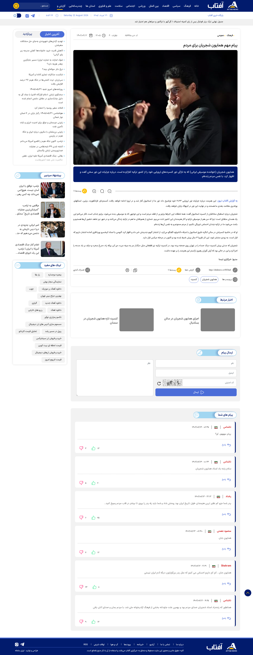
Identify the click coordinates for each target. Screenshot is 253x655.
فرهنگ (230, 35)
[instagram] (27, 15)
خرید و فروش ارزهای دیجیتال (48, 352)
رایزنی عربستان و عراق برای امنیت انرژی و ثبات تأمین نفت (41, 124)
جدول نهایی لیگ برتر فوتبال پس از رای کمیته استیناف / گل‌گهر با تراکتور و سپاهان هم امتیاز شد (179, 21)
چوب (31, 289)
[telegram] (33, 15)
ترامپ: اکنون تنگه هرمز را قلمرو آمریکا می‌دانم (41, 141)
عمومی (220, 35)
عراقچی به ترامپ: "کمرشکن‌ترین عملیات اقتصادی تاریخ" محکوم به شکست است (27, 210)
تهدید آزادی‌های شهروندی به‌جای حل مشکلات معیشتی (41, 43)
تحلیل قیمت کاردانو (28, 331)
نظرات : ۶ (113, 35)
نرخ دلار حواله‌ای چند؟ (52, 69)
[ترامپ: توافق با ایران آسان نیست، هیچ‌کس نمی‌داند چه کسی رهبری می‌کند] (52, 190)
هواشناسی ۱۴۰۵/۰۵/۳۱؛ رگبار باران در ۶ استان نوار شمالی (41, 115)
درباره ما (180, 644)
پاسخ (224, 444)
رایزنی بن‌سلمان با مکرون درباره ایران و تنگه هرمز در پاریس (42, 134)
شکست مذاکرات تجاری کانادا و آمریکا (46, 74)
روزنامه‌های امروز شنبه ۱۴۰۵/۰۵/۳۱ (46, 89)
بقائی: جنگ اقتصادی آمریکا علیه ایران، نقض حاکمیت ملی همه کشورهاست (42, 158)
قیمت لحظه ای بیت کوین (49, 345)
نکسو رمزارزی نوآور (52, 317)
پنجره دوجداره (54, 275)
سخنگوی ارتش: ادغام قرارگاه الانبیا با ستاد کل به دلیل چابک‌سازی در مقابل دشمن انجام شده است (40, 98)
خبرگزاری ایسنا (225, 259)
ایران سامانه (19, 650)
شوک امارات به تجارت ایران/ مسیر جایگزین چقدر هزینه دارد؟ (43, 62)
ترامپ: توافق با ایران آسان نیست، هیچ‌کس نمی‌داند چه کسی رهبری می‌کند (27, 190)
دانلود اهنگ (56, 310)
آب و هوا (114, 644)
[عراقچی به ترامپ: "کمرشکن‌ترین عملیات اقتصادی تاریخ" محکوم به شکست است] (52, 209)
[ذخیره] (135, 270)
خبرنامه (140, 644)
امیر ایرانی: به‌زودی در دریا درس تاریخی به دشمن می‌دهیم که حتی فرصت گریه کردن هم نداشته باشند (27, 229)
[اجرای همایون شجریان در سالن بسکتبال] (218, 320)
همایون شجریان (209, 279)
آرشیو (152, 644)
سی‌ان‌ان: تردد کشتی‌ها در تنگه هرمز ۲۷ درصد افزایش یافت (41, 82)
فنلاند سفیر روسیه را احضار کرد (48, 108)
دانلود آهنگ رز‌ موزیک (51, 289)
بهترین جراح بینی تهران (51, 296)
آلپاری (34, 303)
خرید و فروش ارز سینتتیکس (48, 338)
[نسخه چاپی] (127, 270)
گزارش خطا (189, 270)
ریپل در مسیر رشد (53, 331)
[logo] (223, 5)
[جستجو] (16, 6)
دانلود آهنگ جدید (53, 303)
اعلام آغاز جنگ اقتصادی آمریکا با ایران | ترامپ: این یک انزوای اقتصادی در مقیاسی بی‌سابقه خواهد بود (27, 249)
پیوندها (127, 644)
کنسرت (194, 279)
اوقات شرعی (99, 644)
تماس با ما (165, 644)
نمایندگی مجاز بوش (52, 282)
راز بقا (37, 275)
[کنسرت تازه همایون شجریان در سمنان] (136, 320)
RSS (86, 644)
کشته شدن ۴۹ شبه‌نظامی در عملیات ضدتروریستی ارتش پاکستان (46, 148)
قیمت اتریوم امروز (53, 359)
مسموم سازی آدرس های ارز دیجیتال (45, 324)
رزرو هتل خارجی (35, 310)
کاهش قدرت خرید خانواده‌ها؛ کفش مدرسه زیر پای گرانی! (41, 52)
